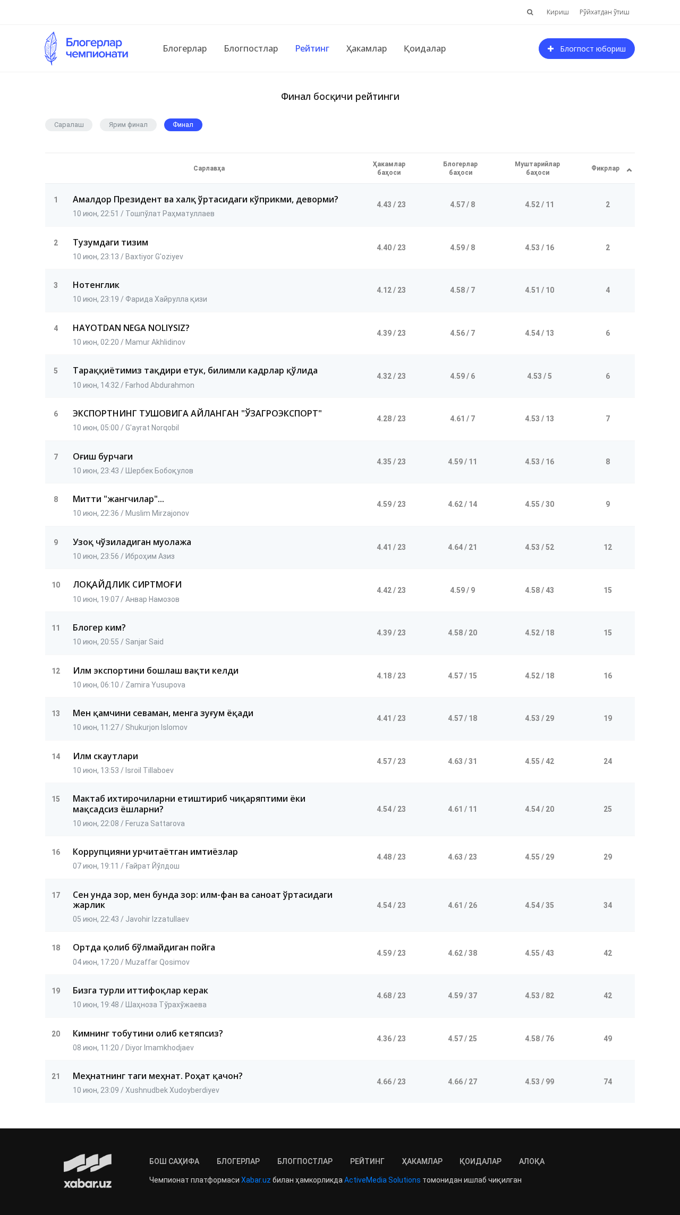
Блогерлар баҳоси (460, 168)
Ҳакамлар (366, 48)
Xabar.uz (256, 1180)
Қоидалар (425, 48)
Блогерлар (185, 48)
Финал (183, 125)
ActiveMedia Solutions (382, 1180)
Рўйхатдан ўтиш (605, 11)
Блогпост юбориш (590, 49)
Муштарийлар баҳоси (537, 168)
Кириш (558, 11)
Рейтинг (312, 48)
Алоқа (532, 1161)
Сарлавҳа (209, 168)
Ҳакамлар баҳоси (389, 168)
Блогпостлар (251, 48)
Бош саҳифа (174, 1161)
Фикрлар (605, 168)
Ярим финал (128, 125)
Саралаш (69, 125)
